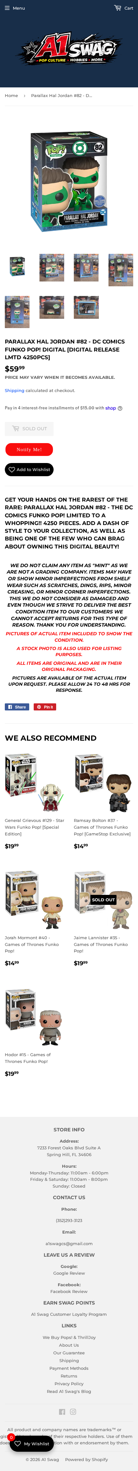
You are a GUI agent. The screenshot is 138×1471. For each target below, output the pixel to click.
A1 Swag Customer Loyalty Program (69, 1314)
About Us (69, 1345)
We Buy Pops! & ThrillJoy (69, 1337)
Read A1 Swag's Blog (69, 1391)
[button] (29, 449)
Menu (19, 8)
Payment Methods (69, 1368)
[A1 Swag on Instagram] (73, 1412)
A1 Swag (50, 1459)
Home (11, 95)
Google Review (69, 1273)
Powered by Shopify (86, 1459)
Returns (69, 1375)
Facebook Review (69, 1291)
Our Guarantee (69, 1352)
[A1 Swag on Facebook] (62, 1412)
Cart (128, 8)
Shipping (14, 390)
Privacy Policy (69, 1383)
